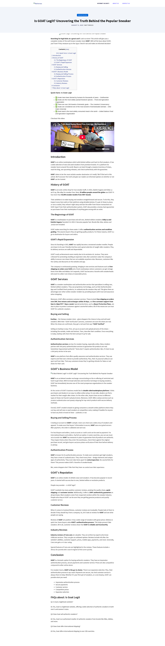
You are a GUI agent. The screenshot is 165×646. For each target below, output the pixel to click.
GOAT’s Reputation (58, 79)
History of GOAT (57, 58)
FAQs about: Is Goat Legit (60, 88)
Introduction (56, 55)
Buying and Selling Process (63, 74)
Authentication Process (62, 76)
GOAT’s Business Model (60, 72)
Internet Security (103, 3)
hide (67, 49)
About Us (116, 3)
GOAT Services (57, 65)
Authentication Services (62, 69)
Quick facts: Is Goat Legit (66, 53)
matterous (89, 25)
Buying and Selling (61, 67)
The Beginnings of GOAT (63, 60)
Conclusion (56, 86)
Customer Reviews (61, 81)
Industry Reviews (60, 83)
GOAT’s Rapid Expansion (63, 62)
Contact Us (126, 3)
